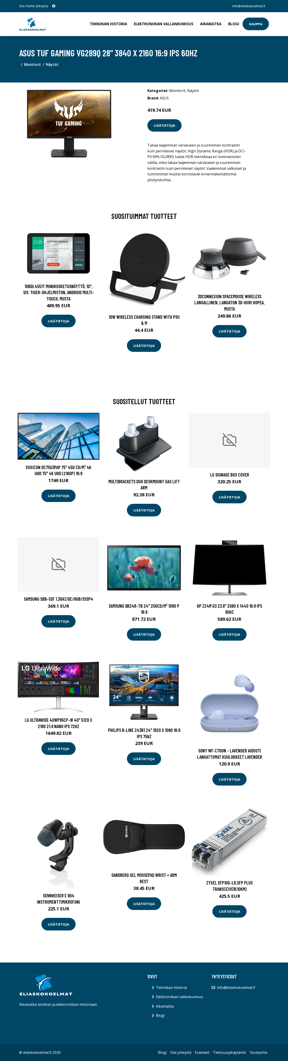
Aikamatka (210, 23)
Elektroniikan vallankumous (163, 23)
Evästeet (202, 1052)
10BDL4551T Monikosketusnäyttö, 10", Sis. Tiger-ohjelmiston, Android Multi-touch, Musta (58, 292)
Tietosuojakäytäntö (229, 1052)
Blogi (233, 23)
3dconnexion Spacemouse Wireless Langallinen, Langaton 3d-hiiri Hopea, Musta (229, 302)
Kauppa (255, 24)
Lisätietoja (164, 125)
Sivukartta (258, 1052)
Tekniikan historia (108, 23)
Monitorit (32, 64)
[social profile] (53, 6)
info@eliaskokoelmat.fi (248, 6)
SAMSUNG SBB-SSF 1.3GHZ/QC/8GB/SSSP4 (58, 599)
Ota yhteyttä (180, 1052)
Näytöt (52, 64)
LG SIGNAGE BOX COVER (229, 474)
